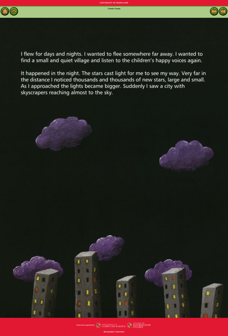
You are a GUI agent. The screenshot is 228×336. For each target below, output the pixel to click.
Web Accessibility (109, 331)
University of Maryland (114, 3)
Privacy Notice (120, 331)
